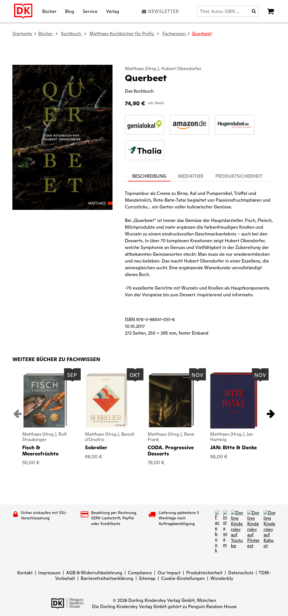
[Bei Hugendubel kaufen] (234, 125)
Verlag (112, 11)
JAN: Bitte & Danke (233, 447)
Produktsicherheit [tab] (238, 176)
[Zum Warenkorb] (270, 11)
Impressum (49, 573)
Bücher (49, 11)
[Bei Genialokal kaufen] (144, 125)
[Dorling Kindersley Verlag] (23, 11)
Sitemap (147, 578)
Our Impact (169, 573)
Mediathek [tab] (191, 176)
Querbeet (202, 34)
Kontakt (25, 573)
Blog (69, 11)
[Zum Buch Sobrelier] (107, 400)
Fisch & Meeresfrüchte (40, 450)
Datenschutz (240, 573)
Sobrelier (96, 447)
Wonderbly (221, 578)
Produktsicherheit (204, 573)
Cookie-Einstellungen (183, 578)
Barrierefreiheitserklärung (107, 578)
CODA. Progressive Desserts (171, 450)
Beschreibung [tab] (149, 176)
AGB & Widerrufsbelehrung (94, 573)
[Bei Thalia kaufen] (144, 150)
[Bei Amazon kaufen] (189, 125)
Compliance (140, 573)
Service (90, 11)
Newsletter (163, 11)
